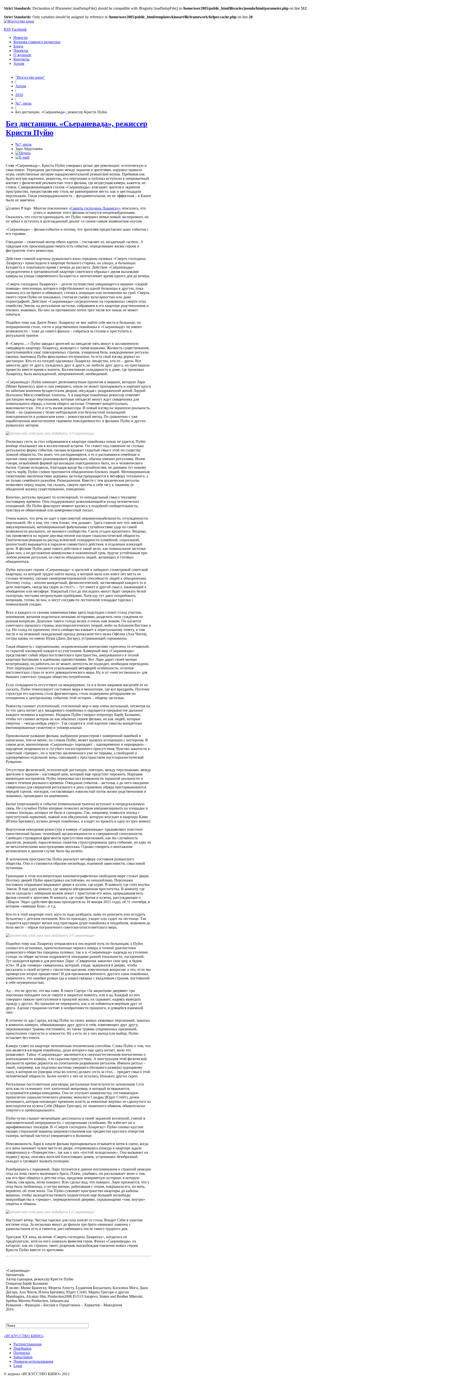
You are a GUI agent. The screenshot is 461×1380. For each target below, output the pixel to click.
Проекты (20, 50)
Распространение (27, 1344)
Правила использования (33, 1361)
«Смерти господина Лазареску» (95, 208)
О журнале (22, 55)
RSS (7, 29)
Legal (17, 1366)
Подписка (21, 1353)
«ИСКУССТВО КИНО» (24, 1336)
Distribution (22, 1348)
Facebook (19, 29)
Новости (20, 38)
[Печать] (23, 153)
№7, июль (23, 103)
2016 (19, 95)
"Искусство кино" (30, 77)
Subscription (22, 1357)
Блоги (18, 46)
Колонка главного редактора (36, 42)
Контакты (21, 59)
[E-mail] (22, 157)
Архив (18, 63)
